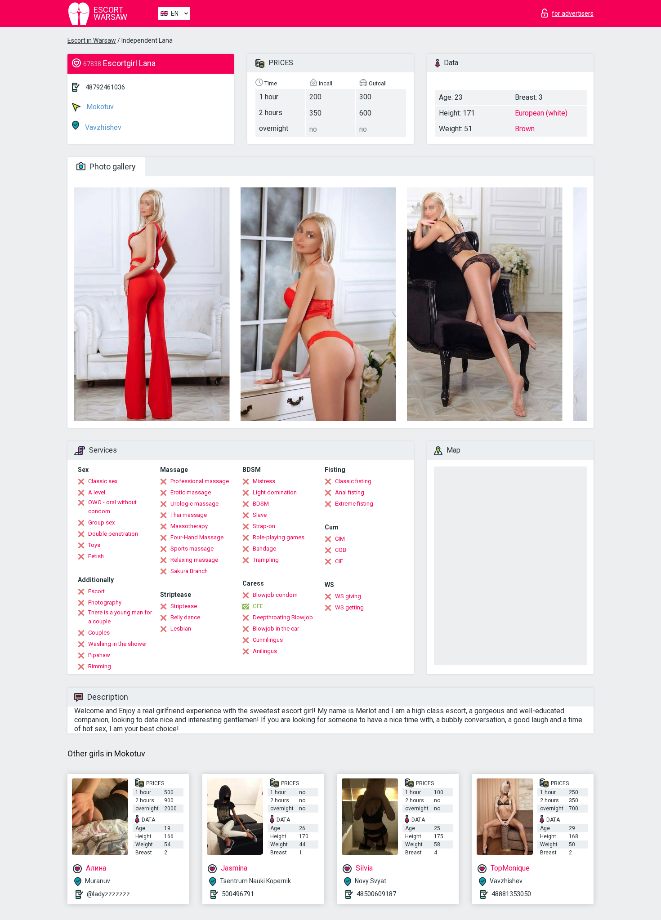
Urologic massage (194, 503)
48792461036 (105, 87)
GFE (258, 606)
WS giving (348, 596)
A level (96, 492)
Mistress (264, 481)
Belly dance (185, 617)
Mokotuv (99, 106)
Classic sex (102, 481)
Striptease (183, 606)
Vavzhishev (102, 127)
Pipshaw (99, 655)
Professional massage (199, 481)
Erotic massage (190, 492)
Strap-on (264, 526)
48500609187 (376, 894)
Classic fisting (353, 481)
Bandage (264, 548)
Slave (260, 514)
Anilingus (265, 651)
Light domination (275, 492)
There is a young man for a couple (120, 617)
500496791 (238, 894)
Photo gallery (112, 166)
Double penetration (113, 533)
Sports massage (192, 548)
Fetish (96, 556)
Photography (104, 602)
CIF (339, 561)
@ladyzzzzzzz (108, 894)
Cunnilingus (268, 639)
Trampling (266, 559)
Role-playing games (278, 537)
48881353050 (511, 894)
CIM (340, 538)
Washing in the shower (117, 643)
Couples (99, 632)
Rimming (99, 666)
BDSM (261, 503)
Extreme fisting (354, 503)
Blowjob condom (275, 594)
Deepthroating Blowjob (283, 617)
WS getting (349, 607)
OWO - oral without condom (112, 507)
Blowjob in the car (276, 628)
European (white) (541, 113)
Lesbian (180, 628)
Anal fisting (349, 492)
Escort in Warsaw (91, 40)
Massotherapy (189, 526)
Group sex (101, 522)
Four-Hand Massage (196, 537)
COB (340, 550)
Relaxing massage (194, 559)
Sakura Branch (189, 571)
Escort (96, 591)
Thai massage (188, 514)
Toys (94, 545)
